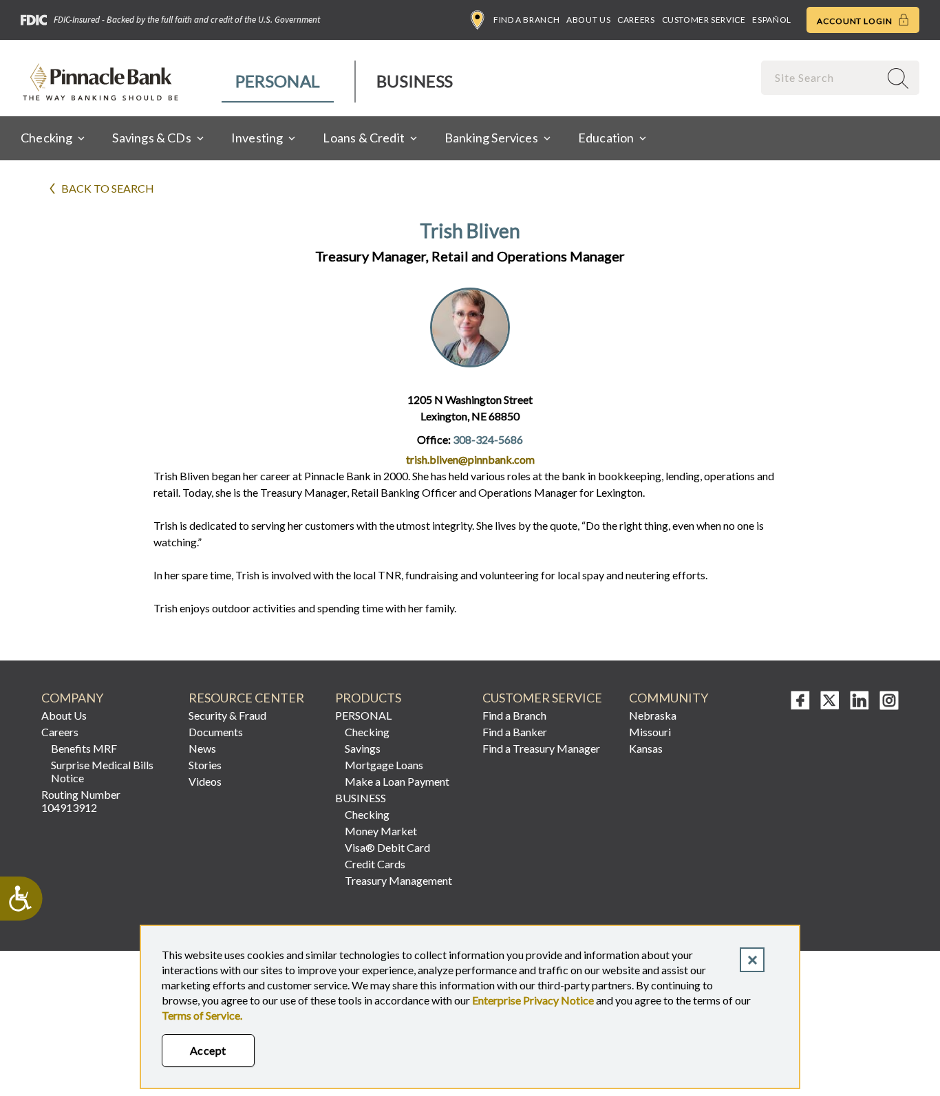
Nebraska (652, 715)
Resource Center (246, 698)
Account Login (856, 21)
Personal (277, 81)
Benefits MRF (84, 748)
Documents (216, 731)
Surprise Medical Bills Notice (102, 771)
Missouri (650, 731)
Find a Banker (514, 731)
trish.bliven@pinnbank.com (470, 459)
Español (771, 19)
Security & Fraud (227, 715)
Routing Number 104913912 (80, 801)
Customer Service (704, 19)
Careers (635, 19)
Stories (205, 764)
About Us (588, 19)
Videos (205, 781)
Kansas (646, 748)
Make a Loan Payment (397, 781)
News (202, 748)
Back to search (107, 188)
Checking (367, 731)
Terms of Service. (202, 1015)
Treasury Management (398, 880)
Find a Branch (526, 19)
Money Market (381, 830)
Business (414, 81)
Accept (208, 1050)
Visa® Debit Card (387, 847)
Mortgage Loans (384, 764)
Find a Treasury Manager (541, 748)
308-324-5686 (488, 439)
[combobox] (821, 77)
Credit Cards (375, 863)
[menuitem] (278, 82)
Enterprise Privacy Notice (533, 1000)
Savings (363, 748)
